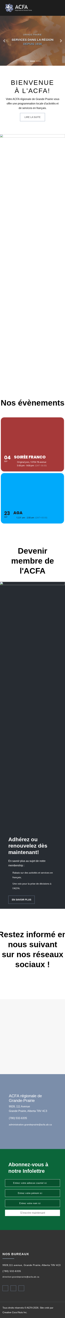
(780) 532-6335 (18, 1118)
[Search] (54, 8)
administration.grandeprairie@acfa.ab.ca (30, 1124)
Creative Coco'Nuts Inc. (14, 1312)
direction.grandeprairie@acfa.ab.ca (20, 1277)
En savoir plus (21, 899)
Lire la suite (32, 117)
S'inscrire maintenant (32, 1212)
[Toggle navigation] (60, 7)
